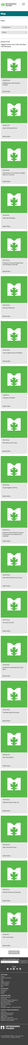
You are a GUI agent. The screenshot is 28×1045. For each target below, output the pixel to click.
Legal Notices (4, 1016)
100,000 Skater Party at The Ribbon (12, 353)
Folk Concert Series (8, 937)
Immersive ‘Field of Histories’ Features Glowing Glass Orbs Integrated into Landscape (13, 534)
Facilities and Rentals (6, 997)
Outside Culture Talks (6, 1004)
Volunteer (3, 991)
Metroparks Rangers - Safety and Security (11, 1007)
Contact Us (3, 1011)
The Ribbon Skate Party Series (11, 712)
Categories (6, 27)
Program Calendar (5, 982)
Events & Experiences (6, 977)
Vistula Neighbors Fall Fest (10, 487)
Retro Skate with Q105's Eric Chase (12, 577)
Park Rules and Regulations (7, 1001)
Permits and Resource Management (9, 1000)
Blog (2, 986)
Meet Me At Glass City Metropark (12, 892)
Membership (4, 990)
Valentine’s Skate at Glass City (11, 802)
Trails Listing (4, 998)
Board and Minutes (5, 1003)
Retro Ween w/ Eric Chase (10, 443)
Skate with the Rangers (9, 218)
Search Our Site (16, 1037)
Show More (14, 952)
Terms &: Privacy (5, 1037)
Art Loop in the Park (8, 622)
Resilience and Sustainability (7, 1020)
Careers (3, 976)
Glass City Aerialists (8, 757)
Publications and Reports (7, 1014)
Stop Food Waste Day (8, 308)
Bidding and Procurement (7, 1017)
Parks (4, 32)
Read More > (7, 91)
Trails (2, 980)
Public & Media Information (7, 1013)
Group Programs (5, 985)
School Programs (5, 983)
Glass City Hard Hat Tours (10, 847)
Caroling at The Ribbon (9, 398)
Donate (2, 993)
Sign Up (23, 961)
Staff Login (3, 1005)
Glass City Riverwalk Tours (10, 128)
